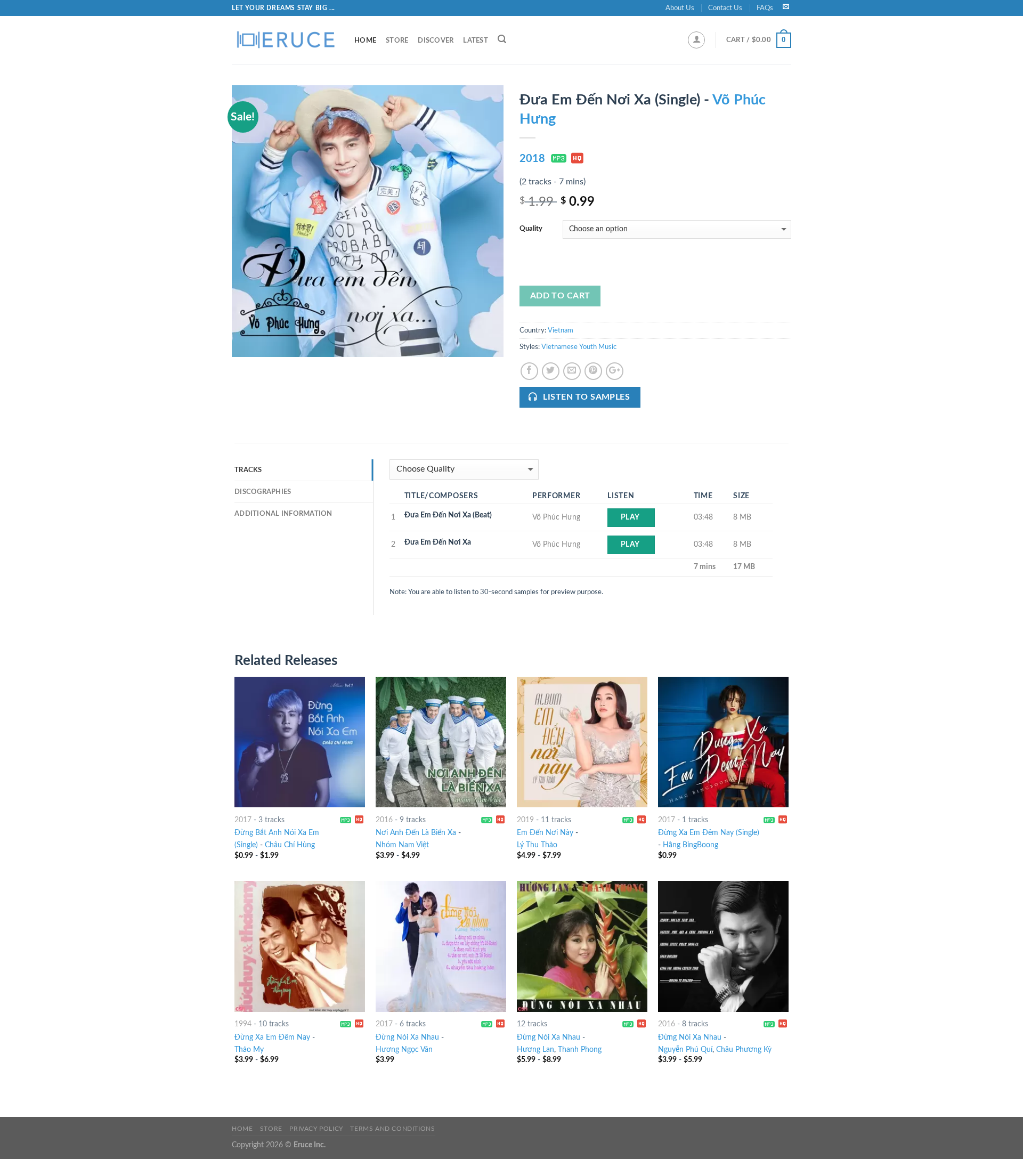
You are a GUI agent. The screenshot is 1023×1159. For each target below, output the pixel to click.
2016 (384, 820)
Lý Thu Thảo (537, 845)
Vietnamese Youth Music (578, 347)
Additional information (283, 513)
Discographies (262, 492)
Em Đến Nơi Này (545, 833)
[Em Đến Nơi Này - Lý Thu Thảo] (582, 742)
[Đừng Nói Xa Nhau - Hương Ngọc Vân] (441, 946)
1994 (242, 1024)
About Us (679, 8)
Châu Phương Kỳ (744, 1049)
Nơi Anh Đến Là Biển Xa (416, 833)
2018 (532, 158)
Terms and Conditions (392, 1128)
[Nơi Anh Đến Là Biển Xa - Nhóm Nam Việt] (441, 742)
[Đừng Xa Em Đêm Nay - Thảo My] (299, 946)
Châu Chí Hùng (290, 845)
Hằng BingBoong (690, 845)
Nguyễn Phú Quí (685, 1049)
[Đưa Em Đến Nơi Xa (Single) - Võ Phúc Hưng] (368, 221)
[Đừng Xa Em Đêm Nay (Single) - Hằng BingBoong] (723, 742)
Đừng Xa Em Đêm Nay (272, 1037)
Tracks (248, 470)
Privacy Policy (316, 1128)
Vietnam (560, 330)
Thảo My (249, 1049)
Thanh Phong (580, 1049)
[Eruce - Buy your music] (285, 40)
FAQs (765, 8)
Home (365, 40)
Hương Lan (535, 1049)
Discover (435, 40)
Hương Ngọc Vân (404, 1049)
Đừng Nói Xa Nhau (407, 1037)
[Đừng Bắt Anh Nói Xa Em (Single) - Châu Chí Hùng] (299, 742)
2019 (525, 820)
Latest (475, 40)
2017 (242, 820)
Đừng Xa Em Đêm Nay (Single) (708, 833)
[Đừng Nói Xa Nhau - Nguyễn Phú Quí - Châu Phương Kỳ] (723, 946)
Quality (530, 228)
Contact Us (725, 8)
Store (397, 40)
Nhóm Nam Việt (402, 845)
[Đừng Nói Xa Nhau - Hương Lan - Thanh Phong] (582, 946)
